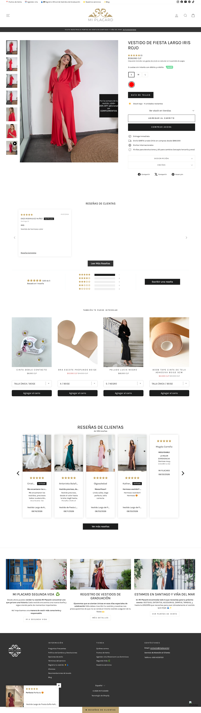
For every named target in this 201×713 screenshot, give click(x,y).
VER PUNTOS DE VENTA (164, 614)
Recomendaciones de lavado (59, 673)
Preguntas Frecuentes (57, 648)
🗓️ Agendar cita (31, 2)
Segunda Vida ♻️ (103, 661)
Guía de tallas (140, 95)
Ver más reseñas (100, 526)
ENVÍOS (162, 165)
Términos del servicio (57, 661)
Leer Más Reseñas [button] (100, 263)
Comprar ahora (161, 127)
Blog (50, 677)
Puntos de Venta (103, 653)
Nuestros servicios (104, 665)
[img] (27, 215)
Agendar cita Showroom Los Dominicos (112, 657)
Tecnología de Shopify (100, 696)
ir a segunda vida (36, 619)
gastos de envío (151, 61)
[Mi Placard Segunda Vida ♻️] (36, 574)
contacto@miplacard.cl (159, 648)
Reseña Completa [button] (28, 253)
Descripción (161, 158)
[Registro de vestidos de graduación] (100, 574)
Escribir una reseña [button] (162, 281)
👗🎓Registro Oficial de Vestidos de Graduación (60, 2)
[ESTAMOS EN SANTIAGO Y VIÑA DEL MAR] (164, 574)
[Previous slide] (14, 237)
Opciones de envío (55, 657)
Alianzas (51, 669)
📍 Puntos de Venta (14, 2)
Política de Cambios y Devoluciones (62, 653)
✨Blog (106, 2)
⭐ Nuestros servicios (92, 2)
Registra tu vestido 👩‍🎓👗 (58, 665)
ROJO (131, 84)
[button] (134, 55)
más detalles (100, 618)
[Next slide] (186, 237)
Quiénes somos (102, 648)
